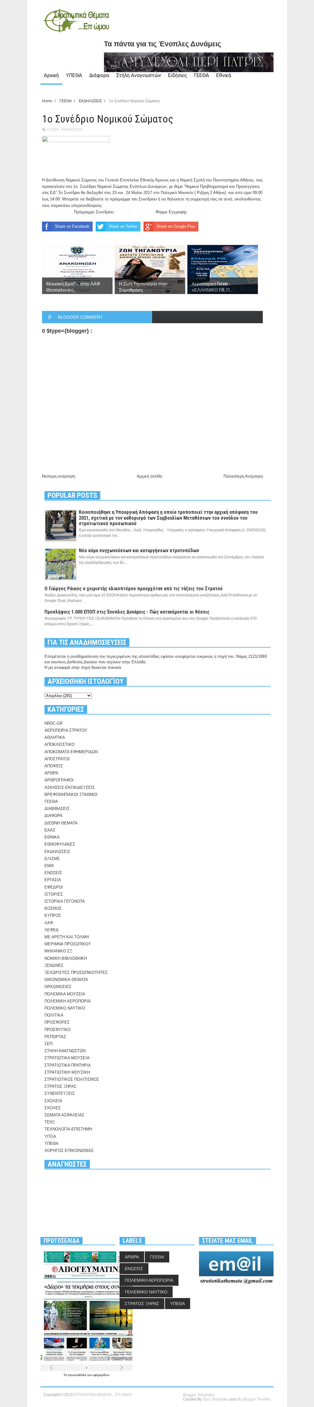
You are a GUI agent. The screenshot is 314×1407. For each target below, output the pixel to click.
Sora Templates (216, 1399)
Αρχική (51, 75)
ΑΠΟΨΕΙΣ (53, 766)
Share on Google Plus (175, 226)
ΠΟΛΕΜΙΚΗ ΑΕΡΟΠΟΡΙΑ (67, 1001)
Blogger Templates (198, 1395)
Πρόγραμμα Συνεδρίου (94, 212)
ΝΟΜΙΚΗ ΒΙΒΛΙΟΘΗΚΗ (65, 958)
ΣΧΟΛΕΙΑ (53, 1101)
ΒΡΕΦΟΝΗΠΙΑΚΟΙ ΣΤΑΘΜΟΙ (71, 794)
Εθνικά (223, 75)
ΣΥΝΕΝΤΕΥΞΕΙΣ (59, 1093)
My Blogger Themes (253, 1399)
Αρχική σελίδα (149, 476)
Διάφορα (99, 75)
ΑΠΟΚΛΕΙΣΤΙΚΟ (59, 744)
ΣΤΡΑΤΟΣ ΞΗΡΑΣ (60, 1086)
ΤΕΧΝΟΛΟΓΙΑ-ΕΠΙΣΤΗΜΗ (68, 1129)
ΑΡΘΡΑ (51, 773)
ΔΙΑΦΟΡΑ (53, 815)
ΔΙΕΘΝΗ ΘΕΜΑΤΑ (61, 823)
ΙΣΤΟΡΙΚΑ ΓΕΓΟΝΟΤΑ (64, 901)
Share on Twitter (123, 226)
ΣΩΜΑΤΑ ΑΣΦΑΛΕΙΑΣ (64, 1115)
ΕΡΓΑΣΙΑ (52, 880)
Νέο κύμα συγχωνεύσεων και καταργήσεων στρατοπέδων (139, 550)
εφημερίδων (101, 1375)
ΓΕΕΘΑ (201, 75)
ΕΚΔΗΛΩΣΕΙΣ (71, 129)
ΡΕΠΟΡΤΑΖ (55, 1036)
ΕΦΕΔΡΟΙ (53, 887)
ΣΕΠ (48, 1043)
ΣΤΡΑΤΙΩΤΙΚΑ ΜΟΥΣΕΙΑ (67, 1058)
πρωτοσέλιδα (77, 1375)
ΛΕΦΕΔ (51, 930)
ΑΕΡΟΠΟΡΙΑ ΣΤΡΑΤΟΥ (65, 730)
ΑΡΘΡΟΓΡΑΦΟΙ (59, 780)
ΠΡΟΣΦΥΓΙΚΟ (57, 1029)
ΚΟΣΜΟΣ (53, 908)
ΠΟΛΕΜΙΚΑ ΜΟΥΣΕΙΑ (64, 994)
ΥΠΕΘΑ (74, 75)
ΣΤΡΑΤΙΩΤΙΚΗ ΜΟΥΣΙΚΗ (67, 1072)
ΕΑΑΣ (49, 830)
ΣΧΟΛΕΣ (52, 1108)
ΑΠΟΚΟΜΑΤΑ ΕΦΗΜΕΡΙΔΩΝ (71, 752)
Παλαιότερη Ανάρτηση (243, 476)
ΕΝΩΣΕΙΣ (53, 872)
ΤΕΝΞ (49, 1122)
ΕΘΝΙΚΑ (52, 837)
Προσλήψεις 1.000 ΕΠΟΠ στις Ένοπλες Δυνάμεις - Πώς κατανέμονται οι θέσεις (126, 612)
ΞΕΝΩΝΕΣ (53, 965)
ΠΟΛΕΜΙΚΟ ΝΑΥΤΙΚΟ (64, 1008)
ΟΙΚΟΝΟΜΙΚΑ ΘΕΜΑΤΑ (66, 979)
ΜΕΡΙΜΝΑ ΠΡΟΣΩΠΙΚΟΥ (67, 944)
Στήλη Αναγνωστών (138, 75)
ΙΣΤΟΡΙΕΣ (53, 894)
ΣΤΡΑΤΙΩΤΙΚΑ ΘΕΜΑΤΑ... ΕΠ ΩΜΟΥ (103, 1395)
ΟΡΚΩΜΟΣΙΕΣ (57, 986)
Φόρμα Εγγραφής (171, 212)
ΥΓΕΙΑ (50, 1136)
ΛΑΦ (48, 923)
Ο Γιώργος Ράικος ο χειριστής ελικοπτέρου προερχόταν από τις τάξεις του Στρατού (133, 588)
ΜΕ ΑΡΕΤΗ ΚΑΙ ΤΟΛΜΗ (66, 937)
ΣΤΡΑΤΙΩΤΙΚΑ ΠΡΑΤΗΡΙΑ (67, 1065)
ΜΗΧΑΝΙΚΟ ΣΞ (58, 951)
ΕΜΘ (49, 865)
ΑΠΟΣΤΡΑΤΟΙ (57, 759)
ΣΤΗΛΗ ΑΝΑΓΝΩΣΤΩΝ (65, 1050)
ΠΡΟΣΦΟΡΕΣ (57, 1022)
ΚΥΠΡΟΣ (52, 915)
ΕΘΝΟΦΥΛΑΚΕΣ (59, 844)
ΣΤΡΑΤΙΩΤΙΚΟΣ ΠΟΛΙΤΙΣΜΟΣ (71, 1079)
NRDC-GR (53, 723)
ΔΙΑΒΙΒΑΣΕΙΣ (57, 808)
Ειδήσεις (177, 75)
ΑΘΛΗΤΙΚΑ (54, 737)
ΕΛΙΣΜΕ (52, 858)
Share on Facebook (72, 226)
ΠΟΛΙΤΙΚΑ (53, 1015)
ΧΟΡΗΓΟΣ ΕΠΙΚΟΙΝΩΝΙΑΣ (69, 1150)
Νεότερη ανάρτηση (58, 476)
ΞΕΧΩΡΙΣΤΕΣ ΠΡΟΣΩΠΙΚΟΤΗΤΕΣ (76, 972)
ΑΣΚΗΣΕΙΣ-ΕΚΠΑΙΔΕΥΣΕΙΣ (69, 787)
